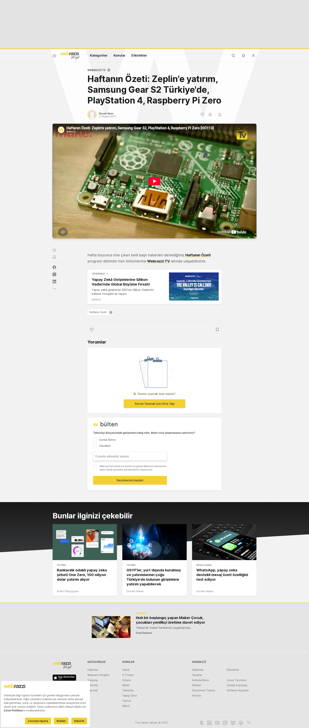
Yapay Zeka (129, 695)
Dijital (125, 669)
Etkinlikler (139, 55)
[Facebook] (240, 722)
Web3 (125, 705)
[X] (201, 722)
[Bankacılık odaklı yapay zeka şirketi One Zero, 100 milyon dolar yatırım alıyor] (85, 542)
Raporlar (92, 690)
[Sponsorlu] (194, 286)
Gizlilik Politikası (237, 685)
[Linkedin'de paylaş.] (54, 281)
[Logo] (70, 55)
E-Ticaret (128, 674)
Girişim (126, 680)
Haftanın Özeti (98, 312)
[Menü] (54, 56)
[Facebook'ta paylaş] (54, 267)
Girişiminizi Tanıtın (203, 690)
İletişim (196, 695)
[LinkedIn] (209, 722)
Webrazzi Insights (98, 674)
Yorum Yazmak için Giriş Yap (154, 403)
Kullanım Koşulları (238, 690)
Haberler (92, 669)
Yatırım (61, 565)
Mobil (125, 685)
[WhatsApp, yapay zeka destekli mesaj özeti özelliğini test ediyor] (224, 542)
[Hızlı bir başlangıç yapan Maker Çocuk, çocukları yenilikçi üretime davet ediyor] (111, 627)
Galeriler (92, 685)
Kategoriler (98, 55)
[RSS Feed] (248, 722)
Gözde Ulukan (135, 591)
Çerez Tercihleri (237, 680)
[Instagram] (225, 722)
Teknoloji (128, 690)
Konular (119, 55)
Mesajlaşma (204, 565)
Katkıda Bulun (200, 680)
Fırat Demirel (144, 632)
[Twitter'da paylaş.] (54, 274)
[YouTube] (217, 722)
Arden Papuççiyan (68, 591)
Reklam (196, 685)
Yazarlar (197, 674)
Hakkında (197, 669)
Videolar (92, 680)
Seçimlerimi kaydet (129, 480)
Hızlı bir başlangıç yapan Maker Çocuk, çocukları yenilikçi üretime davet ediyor (170, 620)
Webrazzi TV (96, 70)
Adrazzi (96, 299)
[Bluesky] (232, 722)
